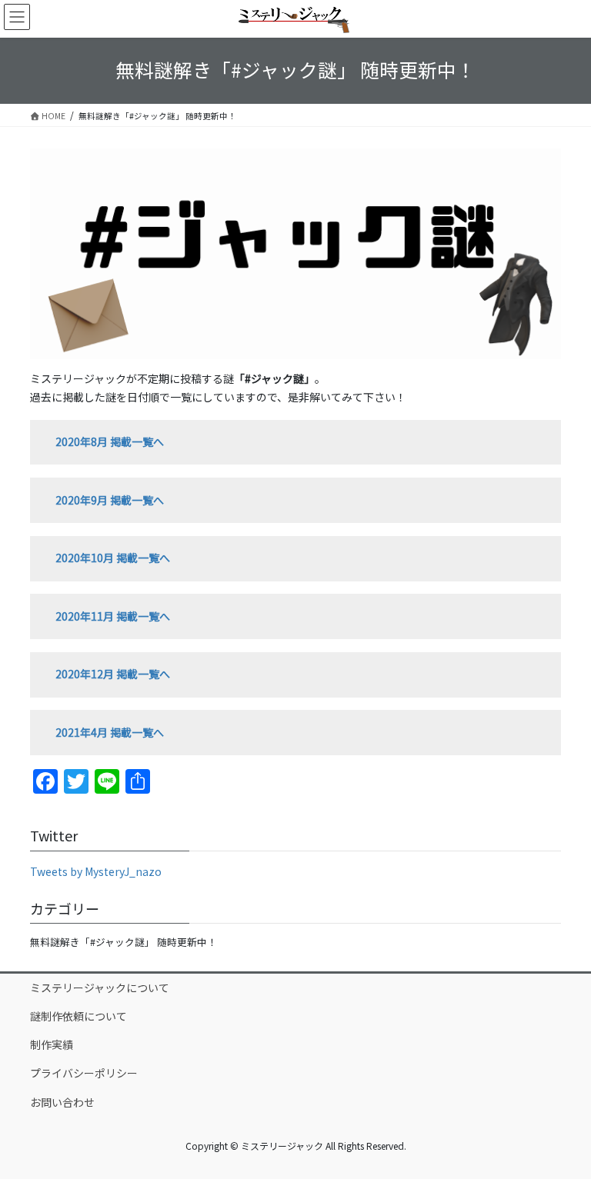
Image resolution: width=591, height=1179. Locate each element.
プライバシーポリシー (84, 1073)
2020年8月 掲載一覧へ (109, 441)
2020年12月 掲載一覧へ (112, 673)
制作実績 (51, 1044)
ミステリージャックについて (99, 987)
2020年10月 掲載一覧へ (112, 557)
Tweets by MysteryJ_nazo (96, 871)
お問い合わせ (62, 1102)
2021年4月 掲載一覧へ (109, 732)
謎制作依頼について (78, 1016)
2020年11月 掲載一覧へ (112, 616)
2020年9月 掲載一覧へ (109, 500)
